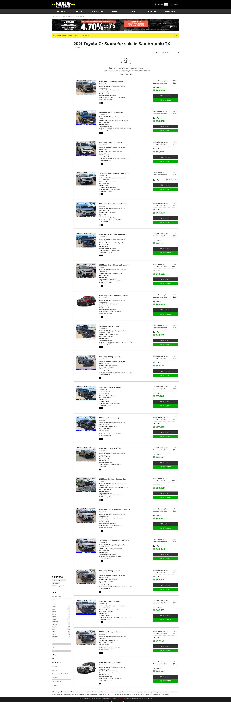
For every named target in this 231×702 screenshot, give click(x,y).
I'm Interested (165, 100)
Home (54, 16)
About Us (152, 11)
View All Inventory (126, 74)
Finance (115, 11)
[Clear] (61, 586)
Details (174, 27)
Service (134, 11)
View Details (165, 96)
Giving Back (170, 11)
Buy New (79, 11)
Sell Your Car (97, 11)
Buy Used (61, 11)
